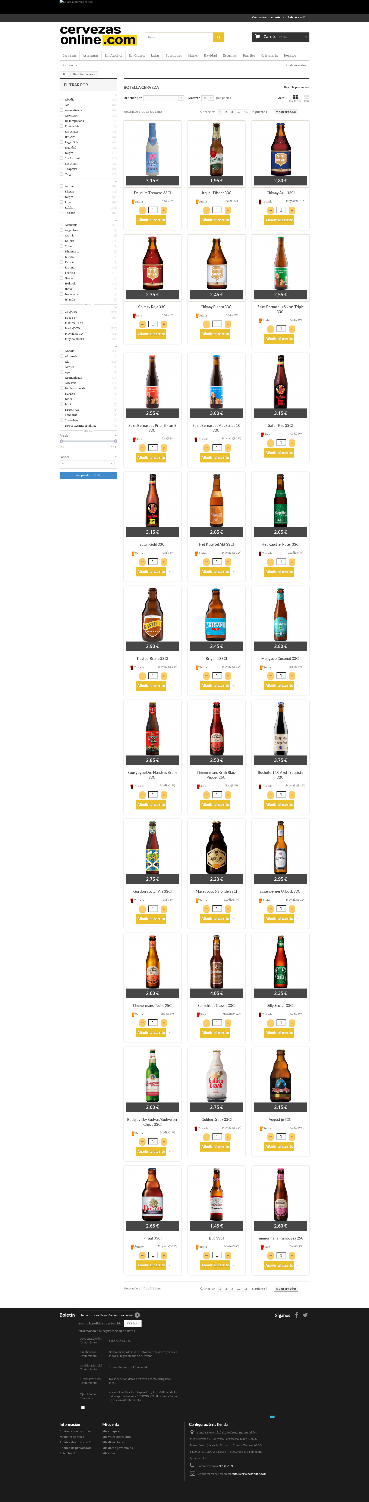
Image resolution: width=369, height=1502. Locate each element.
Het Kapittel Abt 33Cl (216, 544)
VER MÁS (133, 1323)
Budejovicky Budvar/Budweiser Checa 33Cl (152, 1122)
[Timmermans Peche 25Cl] (152, 962)
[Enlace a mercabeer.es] (184, 7)
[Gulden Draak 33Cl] (216, 1075)
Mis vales (109, 1453)
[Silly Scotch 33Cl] (280, 962)
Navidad (210, 55)
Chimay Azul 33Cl (280, 193)
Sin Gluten (137, 55)
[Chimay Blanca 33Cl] (216, 263)
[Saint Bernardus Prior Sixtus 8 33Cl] (152, 381)
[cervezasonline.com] (99, 35)
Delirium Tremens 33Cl (152, 193)
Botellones (174, 55)
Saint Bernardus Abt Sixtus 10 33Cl (216, 428)
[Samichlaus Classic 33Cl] (216, 962)
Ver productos (88, 475)
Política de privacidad (75, 1448)
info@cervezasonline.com (249, 1474)
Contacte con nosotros (268, 17)
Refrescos (70, 65)
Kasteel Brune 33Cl (152, 658)
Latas (155, 55)
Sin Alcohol (113, 55)
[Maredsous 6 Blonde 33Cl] (216, 847)
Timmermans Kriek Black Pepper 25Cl (216, 775)
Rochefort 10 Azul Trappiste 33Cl (280, 775)
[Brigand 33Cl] (216, 615)
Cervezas (69, 55)
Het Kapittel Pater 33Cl (281, 544)
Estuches (230, 55)
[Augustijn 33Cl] (280, 1075)
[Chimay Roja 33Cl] (152, 263)
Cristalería (269, 55)
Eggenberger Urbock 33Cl (280, 891)
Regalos (290, 55)
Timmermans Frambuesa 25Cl (281, 1238)
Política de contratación (76, 1442)
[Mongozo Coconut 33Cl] (280, 615)
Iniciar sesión (297, 17)
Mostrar (194, 97)
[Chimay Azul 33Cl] (280, 149)
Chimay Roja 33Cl (152, 307)
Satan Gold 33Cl (152, 544)
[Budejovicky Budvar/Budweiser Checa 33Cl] (152, 1075)
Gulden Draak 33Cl (216, 1119)
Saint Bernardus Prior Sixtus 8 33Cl (152, 428)
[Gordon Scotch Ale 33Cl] (152, 847)
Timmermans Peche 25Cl (152, 1005)
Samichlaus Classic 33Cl (217, 1005)
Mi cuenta (110, 1424)
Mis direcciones (113, 1442)
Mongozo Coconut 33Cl (280, 658)
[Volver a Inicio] (64, 74)
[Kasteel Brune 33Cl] (152, 615)
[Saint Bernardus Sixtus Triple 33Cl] (280, 263)
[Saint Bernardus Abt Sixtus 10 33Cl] (216, 381)
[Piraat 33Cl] (152, 1194)
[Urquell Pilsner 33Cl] (216, 149)
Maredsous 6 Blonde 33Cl (216, 891)
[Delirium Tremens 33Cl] (152, 149)
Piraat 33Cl (152, 1238)
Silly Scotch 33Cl (280, 1005)
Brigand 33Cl (216, 658)
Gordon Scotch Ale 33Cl (152, 891)
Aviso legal (67, 1453)
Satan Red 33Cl (280, 425)
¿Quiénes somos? (72, 1436)
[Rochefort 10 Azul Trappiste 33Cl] (280, 728)
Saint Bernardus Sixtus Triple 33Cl (281, 309)
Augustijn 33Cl (280, 1119)
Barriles (249, 55)
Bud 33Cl (216, 1238)
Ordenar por (133, 97)
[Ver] (169, 571)
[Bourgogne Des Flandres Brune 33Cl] (152, 728)
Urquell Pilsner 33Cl (216, 193)
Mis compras (111, 1431)
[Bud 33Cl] (216, 1194)
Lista (306, 101)
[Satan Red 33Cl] (280, 381)
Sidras (193, 55)
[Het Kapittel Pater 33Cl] (280, 500)
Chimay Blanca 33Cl (216, 307)
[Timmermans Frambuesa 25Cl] (280, 1194)
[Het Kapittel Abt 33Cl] (216, 500)
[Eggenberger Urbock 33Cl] (280, 847)
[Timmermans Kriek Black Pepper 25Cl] (216, 728)
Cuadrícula (295, 101)
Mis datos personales (117, 1448)
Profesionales (296, 65)
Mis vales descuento (116, 1436)
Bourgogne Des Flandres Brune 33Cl (152, 775)
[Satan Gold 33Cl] (152, 500)
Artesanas (90, 55)
